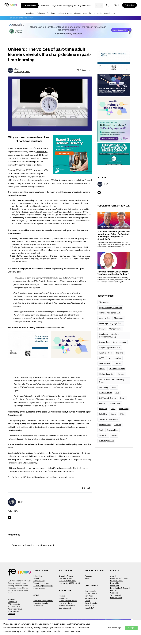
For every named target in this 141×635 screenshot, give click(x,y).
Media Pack (63, 598)
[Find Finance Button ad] (113, 131)
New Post (89, 596)
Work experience (106, 440)
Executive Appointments (43, 600)
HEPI (16, 68)
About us (11, 599)
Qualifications (115, 403)
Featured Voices (65, 578)
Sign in (117, 5)
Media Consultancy (67, 605)
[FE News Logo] (10, 5)
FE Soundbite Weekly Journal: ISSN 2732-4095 (69, 582)
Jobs (85, 13)
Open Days (114, 585)
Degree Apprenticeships (109, 347)
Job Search (38, 605)
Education (37, 576)
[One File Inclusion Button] (71, 357)
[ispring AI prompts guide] (113, 84)
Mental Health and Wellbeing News (111, 380)
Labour (102, 368)
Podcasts (89, 576)
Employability (38, 581)
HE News (27, 477)
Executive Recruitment (42, 603)
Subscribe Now (109, 13)
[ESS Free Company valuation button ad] (113, 154)
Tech (101, 430)
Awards (113, 576)
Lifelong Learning (106, 374)
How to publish (91, 591)
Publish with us (14, 606)
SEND (113, 408)
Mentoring (103, 387)
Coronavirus (104, 342)
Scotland (103, 408)
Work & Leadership (41, 583)
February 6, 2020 (22, 71)
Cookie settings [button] (113, 627)
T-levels (117, 424)
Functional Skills (105, 353)
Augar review (104, 318)
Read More (75, 631)
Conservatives (115, 329)
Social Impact (39, 588)
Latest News (29, 13)
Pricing (62, 596)
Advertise (77, 13)
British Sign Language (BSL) (110, 323)
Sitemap (11, 614)
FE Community (14, 604)
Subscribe (129, 5)
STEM (122, 414)
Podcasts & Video (64, 13)
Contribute (51, 13)
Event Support (65, 608)
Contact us (12, 601)
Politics (102, 403)
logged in (29, 545)
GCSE (101, 358)
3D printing (104, 302)
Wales (114, 435)
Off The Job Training (107, 398)
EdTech (36, 578)
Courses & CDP (116, 581)
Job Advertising (65, 603)
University (103, 435)
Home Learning (114, 358)
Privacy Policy (13, 611)
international (104, 363)
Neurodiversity (105, 392)
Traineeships (112, 430)
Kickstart (117, 363)
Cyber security (119, 342)
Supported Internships (108, 419)
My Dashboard (91, 598)
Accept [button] (131, 627)
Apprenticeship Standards (110, 307)
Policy (122, 398)
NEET (114, 387)
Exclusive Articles (66, 576)
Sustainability (105, 424)
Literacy (120, 374)
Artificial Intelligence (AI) (109, 313)
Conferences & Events (119, 578)
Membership (90, 605)
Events (91, 13)
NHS (117, 392)
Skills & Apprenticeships (43, 585)
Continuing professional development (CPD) (109, 335)
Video (87, 578)
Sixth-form (123, 408)
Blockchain (118, 318)
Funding (119, 353)
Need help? (89, 608)
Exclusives (41, 13)
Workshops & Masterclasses (116, 596)
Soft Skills (103, 414)
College (102, 329)
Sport (113, 414)
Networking (115, 583)
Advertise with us (15, 609)
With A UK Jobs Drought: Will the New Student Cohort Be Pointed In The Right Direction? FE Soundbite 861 (68, 5)
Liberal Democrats (117, 368)
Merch (99, 13)
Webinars (114, 593)
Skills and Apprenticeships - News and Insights (53, 477)
